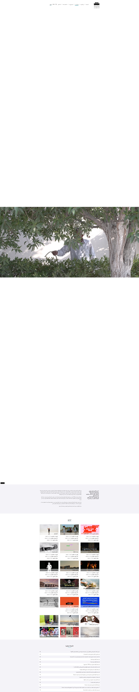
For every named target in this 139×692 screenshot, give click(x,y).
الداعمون (59, 4)
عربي (51, 4)
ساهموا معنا (65, 4)
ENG (54, 4)
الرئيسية (87, 4)
